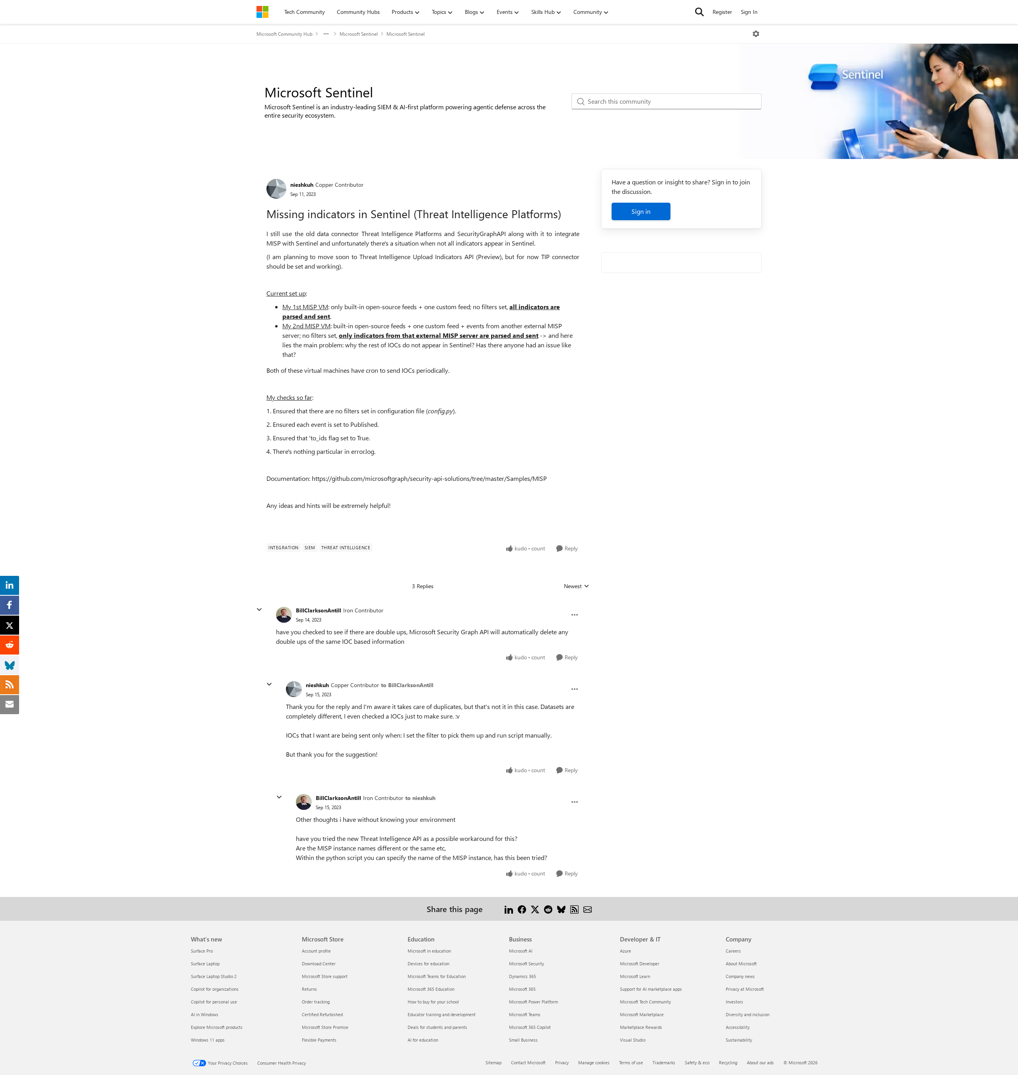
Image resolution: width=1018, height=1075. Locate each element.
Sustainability (739, 1040)
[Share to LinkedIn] (509, 909)
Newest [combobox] (576, 586)
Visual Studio (632, 1040)
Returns (309, 989)
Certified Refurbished (322, 1014)
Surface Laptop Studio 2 (214, 976)
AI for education (423, 1040)
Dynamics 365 (522, 976)
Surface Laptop (205, 964)
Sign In (749, 11)
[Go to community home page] (262, 12)
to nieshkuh (420, 798)
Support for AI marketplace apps (651, 989)
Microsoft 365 (522, 989)
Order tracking (316, 1002)
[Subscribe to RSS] (574, 909)
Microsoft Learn (635, 976)
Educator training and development (442, 1014)
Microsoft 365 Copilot (530, 1027)
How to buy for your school (433, 1002)
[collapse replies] (259, 609)
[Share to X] (535, 909)
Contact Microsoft (528, 1062)
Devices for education (428, 964)
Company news (740, 976)
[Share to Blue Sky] (561, 909)
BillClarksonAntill (318, 610)
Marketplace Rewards (641, 1027)
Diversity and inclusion (747, 1014)
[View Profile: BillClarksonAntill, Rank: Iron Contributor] (284, 615)
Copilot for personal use (214, 1002)
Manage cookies (594, 1062)
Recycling (728, 1062)
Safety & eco (697, 1062)
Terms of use (631, 1062)
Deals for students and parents (437, 1027)
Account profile (316, 951)
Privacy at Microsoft (745, 989)
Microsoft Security (526, 964)
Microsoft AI (520, 951)
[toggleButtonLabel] (756, 33)
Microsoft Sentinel (359, 34)
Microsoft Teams (524, 1014)
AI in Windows (204, 1014)
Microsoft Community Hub (284, 34)
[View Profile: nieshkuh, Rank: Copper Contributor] (276, 189)
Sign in (641, 211)
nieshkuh (301, 184)
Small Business (523, 1040)
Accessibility (738, 1027)
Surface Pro (202, 951)
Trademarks (664, 1062)
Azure (625, 951)
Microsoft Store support (325, 976)
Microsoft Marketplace (642, 1014)
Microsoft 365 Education (431, 989)
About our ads (760, 1062)
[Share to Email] (587, 909)
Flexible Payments (319, 1040)
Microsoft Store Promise (325, 1027)
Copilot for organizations (215, 989)
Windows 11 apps (208, 1040)
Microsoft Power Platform (533, 1002)
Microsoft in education (429, 951)
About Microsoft (741, 964)
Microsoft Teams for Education (437, 976)
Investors (734, 1002)
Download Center (319, 964)
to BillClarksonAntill (407, 685)
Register (722, 11)
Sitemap (493, 1062)
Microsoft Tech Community (645, 1002)
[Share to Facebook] (522, 909)
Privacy (562, 1062)
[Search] (699, 12)
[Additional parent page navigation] (326, 33)
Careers (733, 951)
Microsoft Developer (639, 964)
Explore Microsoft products (217, 1027)
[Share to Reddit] (548, 909)
